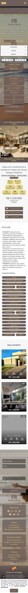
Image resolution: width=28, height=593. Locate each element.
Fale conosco (14, 559)
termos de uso (4, 587)
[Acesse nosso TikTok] (19, 511)
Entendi (14, 590)
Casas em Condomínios (14, 88)
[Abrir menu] (25, 3)
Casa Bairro (14, 83)
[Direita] (26, 141)
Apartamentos (14, 78)
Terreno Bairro (14, 106)
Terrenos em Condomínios (14, 111)
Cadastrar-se (14, 490)
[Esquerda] (1, 141)
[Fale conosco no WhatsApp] (12, 511)
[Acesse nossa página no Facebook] (8, 511)
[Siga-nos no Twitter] (14, 514)
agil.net (20, 572)
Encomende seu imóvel (14, 557)
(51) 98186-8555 (22, 15)
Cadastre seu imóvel (14, 555)
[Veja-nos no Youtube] (10, 514)
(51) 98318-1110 (8, 15)
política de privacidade (19, 586)
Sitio (14, 102)
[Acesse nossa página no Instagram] (16, 511)
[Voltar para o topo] (4, 576)
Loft (14, 97)
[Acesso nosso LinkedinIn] (18, 514)
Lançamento (14, 92)
